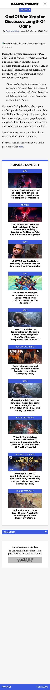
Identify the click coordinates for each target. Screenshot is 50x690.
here (21, 147)
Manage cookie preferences (25, 560)
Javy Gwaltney (12, 31)
